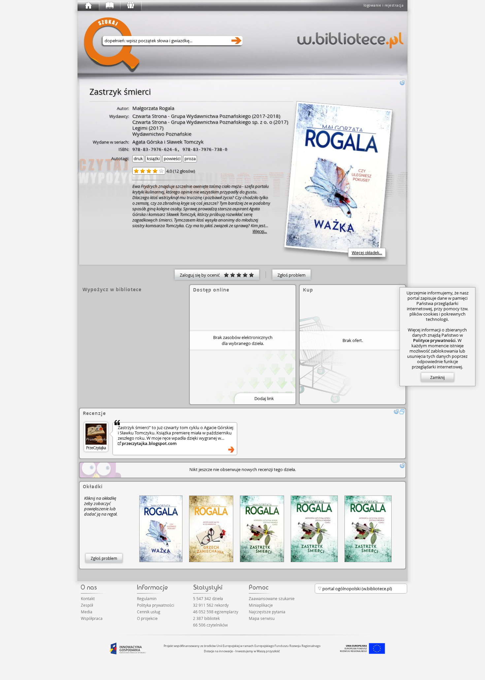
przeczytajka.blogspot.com (149, 443)
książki (153, 158)
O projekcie (147, 618)
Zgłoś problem (291, 275)
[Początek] (88, 5)
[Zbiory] (109, 5)
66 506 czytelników (210, 625)
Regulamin (146, 598)
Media (86, 611)
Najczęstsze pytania (267, 611)
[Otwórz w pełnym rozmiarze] (402, 411)
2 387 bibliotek (206, 618)
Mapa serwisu (262, 618)
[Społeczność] (130, 5)
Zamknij (437, 377)
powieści (172, 158)
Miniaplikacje (261, 605)
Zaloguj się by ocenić (202, 275)
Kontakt (88, 598)
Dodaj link (264, 398)
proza (190, 158)
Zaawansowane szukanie (272, 598)
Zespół (87, 605)
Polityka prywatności (155, 605)
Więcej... (259, 231)
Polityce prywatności (434, 340)
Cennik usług (148, 611)
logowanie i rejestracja (384, 5)
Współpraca (92, 618)
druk (138, 158)
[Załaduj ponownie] (402, 82)
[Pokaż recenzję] (231, 449)
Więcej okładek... (367, 252)
